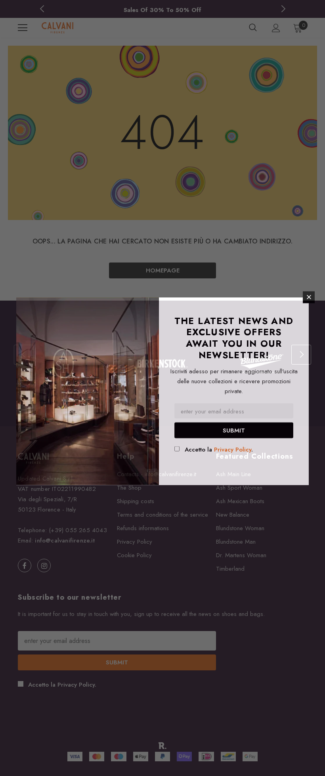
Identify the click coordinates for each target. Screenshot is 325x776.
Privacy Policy (232, 449)
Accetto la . (219, 449)
